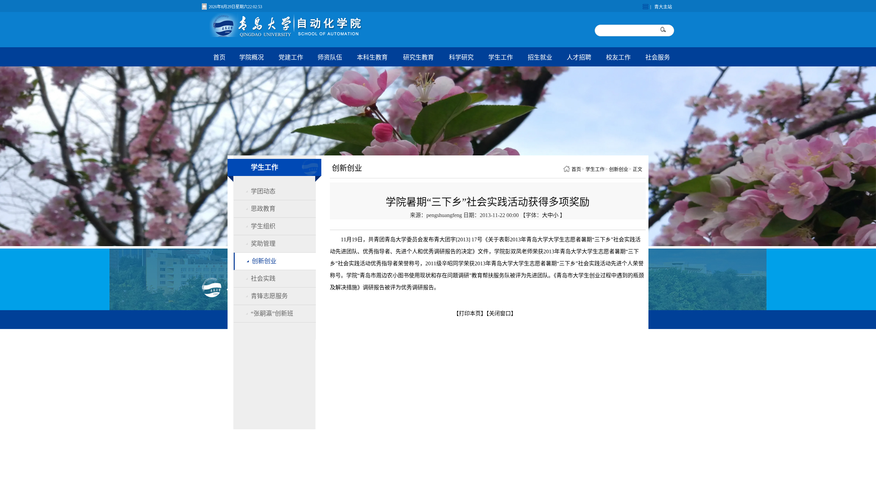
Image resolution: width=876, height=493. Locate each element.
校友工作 (618, 57)
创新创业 (264, 261)
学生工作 (500, 57)
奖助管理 (263, 243)
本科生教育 (372, 57)
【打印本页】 (469, 313)
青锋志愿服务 (269, 296)
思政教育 (263, 208)
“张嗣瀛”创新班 (272, 313)
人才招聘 (579, 57)
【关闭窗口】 (501, 313)
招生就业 (540, 57)
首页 (219, 57)
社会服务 (657, 57)
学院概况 (251, 57)
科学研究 (461, 57)
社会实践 (263, 278)
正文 (637, 169)
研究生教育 (418, 57)
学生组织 (263, 226)
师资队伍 (330, 57)
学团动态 (263, 191)
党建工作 (291, 57)
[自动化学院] (299, 35)
